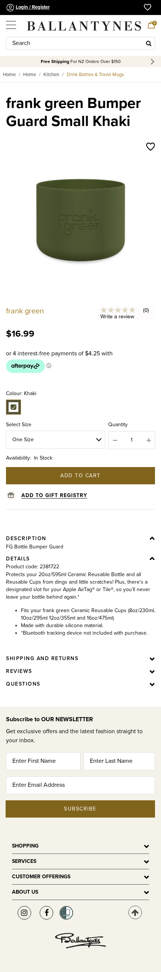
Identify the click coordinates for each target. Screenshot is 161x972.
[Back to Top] (135, 912)
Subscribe (80, 809)
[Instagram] (24, 913)
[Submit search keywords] (149, 43)
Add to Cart (80, 475)
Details (18, 559)
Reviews (19, 671)
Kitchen (51, 75)
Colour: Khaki (21, 393)
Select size (18, 424)
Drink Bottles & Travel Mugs (95, 75)
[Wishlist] (150, 147)
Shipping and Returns (42, 658)
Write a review (117, 316)
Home (9, 75)
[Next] (154, 61)
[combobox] (80, 43)
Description (26, 538)
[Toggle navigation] (12, 22)
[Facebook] (46, 913)
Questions (23, 684)
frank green (25, 311)
